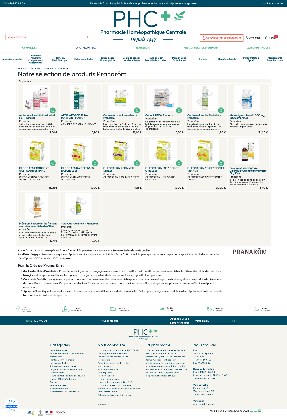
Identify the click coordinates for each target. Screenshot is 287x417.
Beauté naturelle (227, 58)
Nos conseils (104, 359)
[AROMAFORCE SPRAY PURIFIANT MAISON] (80, 98)
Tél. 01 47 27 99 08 (202, 359)
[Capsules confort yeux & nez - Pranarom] (122, 98)
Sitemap (102, 404)
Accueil (22, 68)
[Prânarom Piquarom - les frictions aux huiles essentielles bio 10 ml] (38, 206)
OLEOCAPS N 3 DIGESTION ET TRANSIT (205, 169)
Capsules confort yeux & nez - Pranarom (120, 116)
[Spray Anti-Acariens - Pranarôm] (80, 206)
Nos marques (29, 47)
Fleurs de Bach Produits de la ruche (155, 59)
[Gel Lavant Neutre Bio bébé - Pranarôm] (206, 98)
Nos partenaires (106, 375)
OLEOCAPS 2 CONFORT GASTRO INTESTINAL (34, 169)
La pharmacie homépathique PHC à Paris (118, 350)
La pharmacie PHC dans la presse (114, 385)
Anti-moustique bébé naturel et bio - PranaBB (37, 116)
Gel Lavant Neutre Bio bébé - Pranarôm (204, 116)
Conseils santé (57, 372)
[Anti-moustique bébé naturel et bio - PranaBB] (38, 98)
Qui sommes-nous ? (258, 47)
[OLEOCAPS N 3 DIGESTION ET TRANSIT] (206, 151)
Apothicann (84, 47)
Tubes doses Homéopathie (107, 59)
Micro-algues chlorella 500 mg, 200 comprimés (247, 116)
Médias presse (105, 372)
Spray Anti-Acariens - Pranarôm (79, 223)
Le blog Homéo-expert (109, 379)
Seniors (203, 58)
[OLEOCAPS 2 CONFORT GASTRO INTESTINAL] (38, 151)
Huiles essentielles (83, 58)
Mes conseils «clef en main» (201, 47)
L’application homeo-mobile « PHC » (115, 382)
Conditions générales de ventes (113, 363)
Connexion (254, 37)
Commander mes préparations (223, 37)
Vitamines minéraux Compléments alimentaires (36, 59)
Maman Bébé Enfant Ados (179, 59)
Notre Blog (143, 47)
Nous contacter (275, 3)
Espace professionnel (108, 369)
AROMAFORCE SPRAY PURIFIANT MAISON (75, 116)
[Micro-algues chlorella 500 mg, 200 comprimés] (249, 98)
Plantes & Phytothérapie (59, 59)
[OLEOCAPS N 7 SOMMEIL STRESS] (122, 151)
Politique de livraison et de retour (114, 395)
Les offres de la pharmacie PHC (113, 356)
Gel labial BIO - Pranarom (159, 115)
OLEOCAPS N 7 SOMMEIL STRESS (118, 169)
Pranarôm (62, 68)
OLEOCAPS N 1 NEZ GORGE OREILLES (162, 169)
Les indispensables (12, 58)
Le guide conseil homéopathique (131, 59)
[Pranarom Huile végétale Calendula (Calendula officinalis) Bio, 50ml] (249, 151)
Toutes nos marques (41, 68)
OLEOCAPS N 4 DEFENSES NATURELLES (77, 169)
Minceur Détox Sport (251, 59)
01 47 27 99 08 (16, 3)
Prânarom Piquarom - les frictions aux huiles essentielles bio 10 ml (38, 225)
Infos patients (104, 366)
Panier (272, 37)
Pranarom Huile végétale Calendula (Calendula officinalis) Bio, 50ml (248, 170)
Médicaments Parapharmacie (275, 59)
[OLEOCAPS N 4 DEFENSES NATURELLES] (80, 151)
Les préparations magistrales (112, 353)
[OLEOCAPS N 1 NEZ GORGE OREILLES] (164, 151)
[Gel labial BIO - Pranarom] (164, 98)
